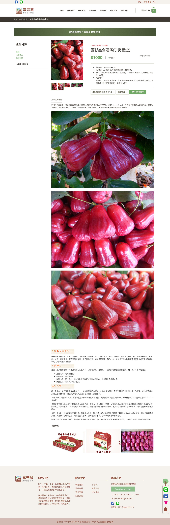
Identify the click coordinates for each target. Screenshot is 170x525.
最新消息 (81, 10)
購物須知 (103, 10)
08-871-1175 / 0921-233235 (126, 494)
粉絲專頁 (79, 488)
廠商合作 (95, 488)
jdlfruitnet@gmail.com (123, 498)
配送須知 (79, 495)
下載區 (94, 484)
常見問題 (79, 492)
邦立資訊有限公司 (106, 522)
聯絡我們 (124, 10)
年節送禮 (19, 58)
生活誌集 (113, 10)
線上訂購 (92, 10)
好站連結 (95, 492)
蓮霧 (17, 52)
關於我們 (70, 10)
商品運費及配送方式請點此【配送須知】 (85, 32)
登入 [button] (140, 2)
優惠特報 (79, 484)
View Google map (122, 489)
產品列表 (23, 19)
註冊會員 (147, 2)
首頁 (62, 10)
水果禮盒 (19, 55)
